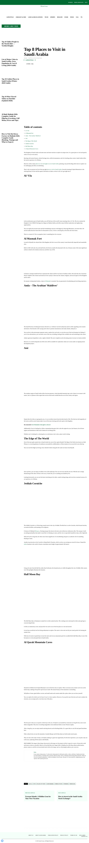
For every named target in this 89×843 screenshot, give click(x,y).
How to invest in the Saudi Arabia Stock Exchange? (70, 797)
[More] (85, 63)
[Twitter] (9, 2)
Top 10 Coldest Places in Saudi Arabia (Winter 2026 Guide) (10, 81)
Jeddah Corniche (29, 143)
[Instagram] (6, 2)
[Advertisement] (55, 34)
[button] (81, 17)
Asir (26, 138)
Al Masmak (47, 281)
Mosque (37, 531)
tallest (25, 544)
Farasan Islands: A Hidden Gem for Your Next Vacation (38, 797)
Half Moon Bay (29, 146)
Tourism (66, 783)
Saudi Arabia (50, 783)
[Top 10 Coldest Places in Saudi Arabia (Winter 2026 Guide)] (11, 73)
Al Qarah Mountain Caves (31, 148)
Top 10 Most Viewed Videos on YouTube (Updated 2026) (9, 99)
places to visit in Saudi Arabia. (54, 169)
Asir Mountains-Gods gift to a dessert (41, 424)
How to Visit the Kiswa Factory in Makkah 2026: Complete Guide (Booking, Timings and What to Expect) (11, 138)
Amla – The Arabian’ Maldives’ (33, 135)
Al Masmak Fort (29, 133)
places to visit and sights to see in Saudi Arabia (47, 163)
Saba (32, 63)
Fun (35, 783)
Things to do (58, 783)
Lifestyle (25, 58)
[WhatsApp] (82, 63)
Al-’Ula (27, 130)
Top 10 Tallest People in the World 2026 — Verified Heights (10, 44)
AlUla (30, 783)
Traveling (72, 783)
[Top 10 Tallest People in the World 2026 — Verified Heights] (11, 36)
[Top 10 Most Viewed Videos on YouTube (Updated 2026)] (11, 91)
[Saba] (25, 64)
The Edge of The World (31, 141)
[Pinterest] (12, 2)
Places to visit (41, 783)
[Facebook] (3, 2)
